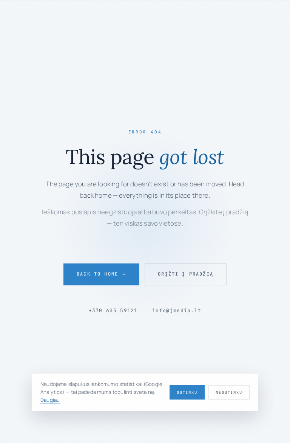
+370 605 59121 (113, 310)
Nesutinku (229, 392)
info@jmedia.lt (176, 310)
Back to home (101, 274)
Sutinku (187, 392)
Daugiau (50, 400)
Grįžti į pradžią (185, 274)
